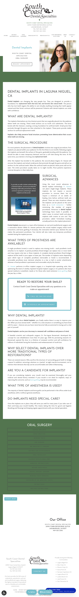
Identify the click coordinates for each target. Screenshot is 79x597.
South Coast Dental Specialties (39, 23)
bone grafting (62, 271)
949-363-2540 (41, 29)
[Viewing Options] (4, 593)
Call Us (32, 592)
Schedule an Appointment (41, 304)
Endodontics (33, 35)
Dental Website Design (34, 595)
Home (6, 35)
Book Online (46, 592)
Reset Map (11, 499)
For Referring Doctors (23, 592)
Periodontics (45, 35)
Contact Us (39, 571)
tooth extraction (57, 205)
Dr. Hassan (67, 186)
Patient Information (26, 590)
